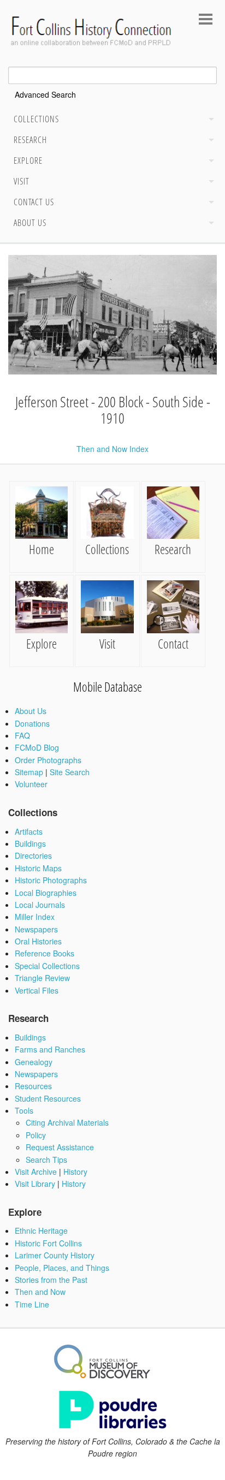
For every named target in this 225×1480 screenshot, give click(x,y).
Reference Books (44, 953)
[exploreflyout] (209, 162)
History (75, 1171)
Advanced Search (45, 94)
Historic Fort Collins (48, 1243)
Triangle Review (42, 977)
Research (30, 140)
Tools (24, 1110)
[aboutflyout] (209, 224)
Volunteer (31, 783)
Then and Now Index (112, 448)
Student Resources (48, 1098)
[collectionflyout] (209, 121)
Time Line (32, 1304)
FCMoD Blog (37, 747)
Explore (28, 160)
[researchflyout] (209, 141)
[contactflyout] (209, 204)
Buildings (30, 843)
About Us (30, 223)
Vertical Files (36, 990)
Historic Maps (38, 868)
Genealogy (33, 1061)
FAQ (22, 735)
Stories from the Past (51, 1279)
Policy (36, 1135)
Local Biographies (45, 892)
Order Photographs (48, 759)
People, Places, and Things (62, 1267)
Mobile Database (107, 687)
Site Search (70, 771)
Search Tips (46, 1159)
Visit (21, 181)
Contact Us (34, 202)
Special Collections (47, 965)
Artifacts (29, 831)
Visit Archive (36, 1171)
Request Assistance (60, 1147)
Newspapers (36, 929)
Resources (33, 1085)
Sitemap (29, 771)
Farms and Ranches (50, 1049)
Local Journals (40, 904)
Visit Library (35, 1183)
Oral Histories (38, 941)
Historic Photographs (51, 880)
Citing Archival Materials (67, 1122)
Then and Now (40, 1291)
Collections (36, 119)
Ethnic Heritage (41, 1230)
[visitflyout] (209, 183)
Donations (32, 723)
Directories (33, 855)
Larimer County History (54, 1255)
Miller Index (35, 916)
